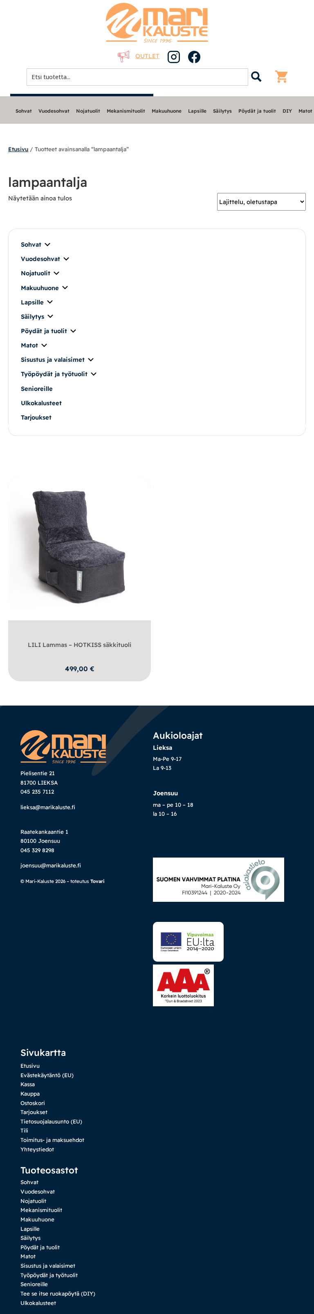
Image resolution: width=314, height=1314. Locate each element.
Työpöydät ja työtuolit (54, 374)
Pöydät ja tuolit (257, 111)
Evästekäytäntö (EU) (47, 1075)
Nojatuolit (88, 111)
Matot (305, 111)
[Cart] (283, 76)
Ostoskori (32, 1103)
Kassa (27, 1084)
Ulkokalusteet (41, 403)
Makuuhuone (167, 111)
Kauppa (30, 1093)
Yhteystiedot (37, 1149)
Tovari (97, 881)
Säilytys (222, 111)
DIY (287, 111)
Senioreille (37, 389)
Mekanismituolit (126, 111)
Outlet (147, 56)
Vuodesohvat (54, 111)
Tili (24, 1130)
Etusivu (18, 148)
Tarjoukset (36, 417)
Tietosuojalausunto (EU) (51, 1121)
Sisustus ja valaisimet (53, 359)
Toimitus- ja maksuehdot (52, 1140)
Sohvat (24, 111)
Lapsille (197, 111)
